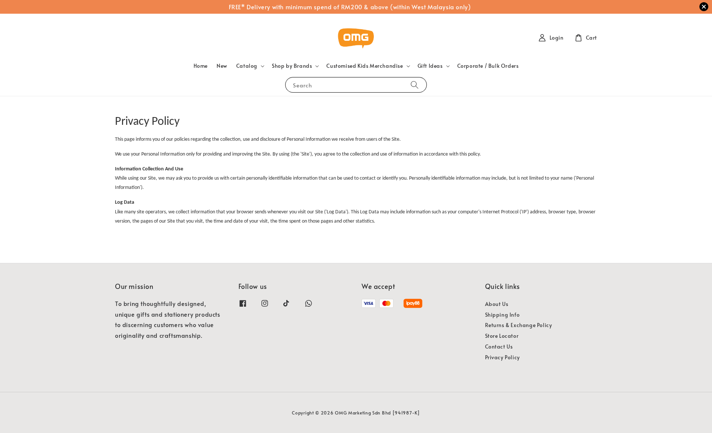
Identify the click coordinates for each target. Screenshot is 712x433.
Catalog (246, 66)
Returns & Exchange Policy (518, 325)
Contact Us (499, 346)
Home (201, 65)
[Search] (414, 84)
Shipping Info (502, 314)
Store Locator (502, 335)
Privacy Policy (502, 357)
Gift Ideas (430, 66)
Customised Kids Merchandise (364, 66)
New (222, 65)
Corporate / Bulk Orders (488, 65)
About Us (496, 304)
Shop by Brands (292, 66)
